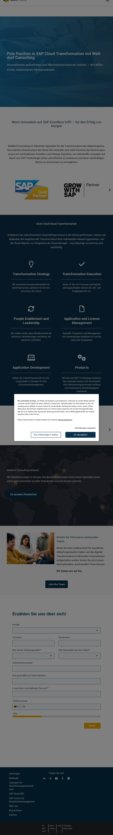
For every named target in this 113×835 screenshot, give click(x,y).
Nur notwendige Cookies (46, 435)
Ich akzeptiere (80, 435)
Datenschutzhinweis (65, 420)
